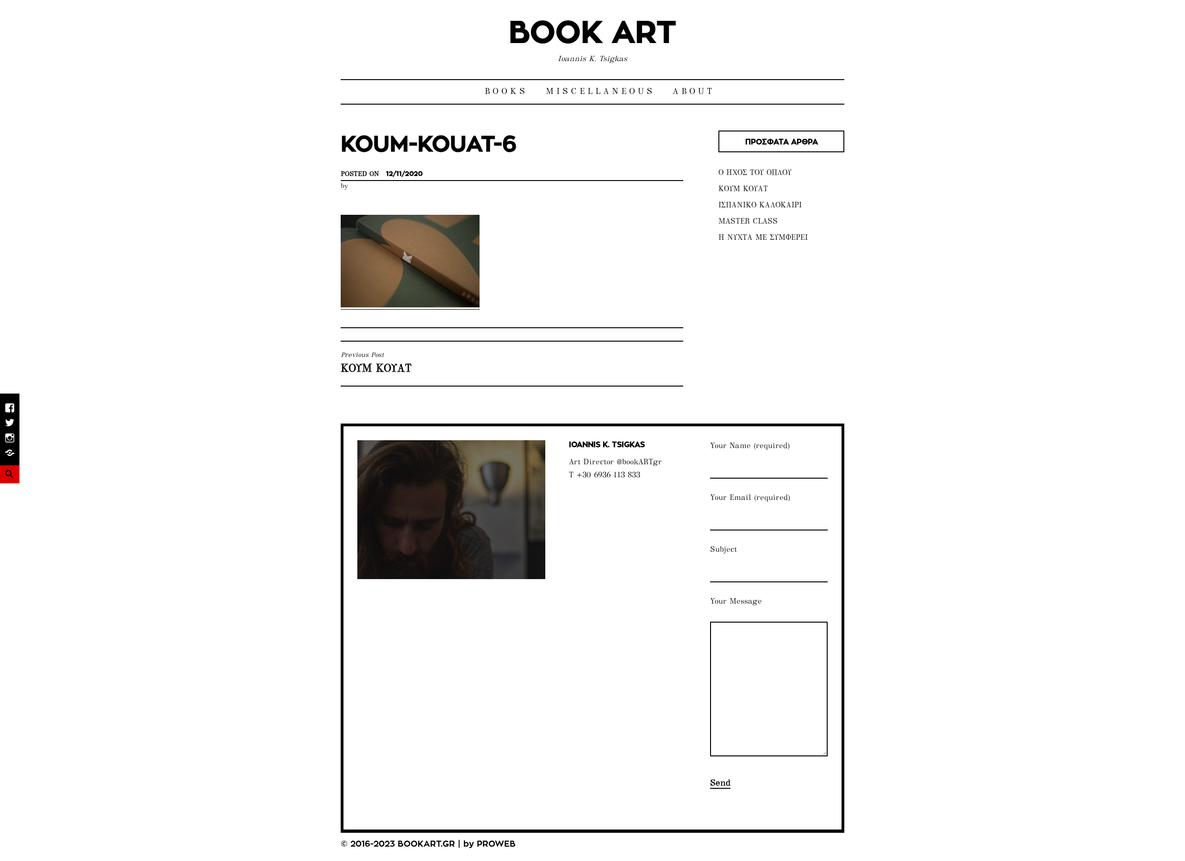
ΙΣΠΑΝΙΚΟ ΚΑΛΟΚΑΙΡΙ (760, 205)
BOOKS (506, 92)
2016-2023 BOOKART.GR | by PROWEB (433, 844)
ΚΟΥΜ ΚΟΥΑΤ (743, 189)
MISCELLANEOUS (600, 92)
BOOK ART (592, 34)
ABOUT (694, 92)
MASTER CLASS (748, 221)
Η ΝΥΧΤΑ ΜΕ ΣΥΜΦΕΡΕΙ (763, 238)
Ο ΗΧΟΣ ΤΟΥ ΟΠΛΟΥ (755, 173)
